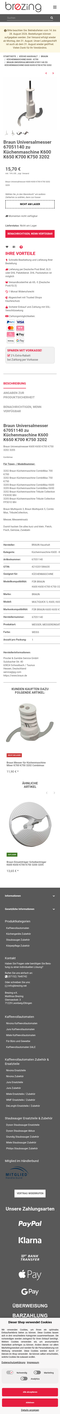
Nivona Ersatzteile (16, 1070)
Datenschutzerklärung (13, 1362)
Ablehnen (30, 1402)
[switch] (9, 1372)
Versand (25, 173)
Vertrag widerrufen (30, 1193)
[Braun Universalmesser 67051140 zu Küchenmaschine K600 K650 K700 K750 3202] (30, 103)
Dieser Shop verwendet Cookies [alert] (30, 1322)
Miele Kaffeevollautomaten (21, 1035)
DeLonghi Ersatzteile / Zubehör (23, 1105)
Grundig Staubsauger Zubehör (22, 1136)
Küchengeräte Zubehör (18, 933)
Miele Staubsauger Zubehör (21, 1142)
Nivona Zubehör (15, 1076)
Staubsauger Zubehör (18, 939)
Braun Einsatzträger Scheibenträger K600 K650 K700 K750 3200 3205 (26, 863)
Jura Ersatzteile (14, 1082)
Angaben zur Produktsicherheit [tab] (19, 395)
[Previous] (46, 793)
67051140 (37, 617)
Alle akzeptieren (30, 1392)
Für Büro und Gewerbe (18, 1041)
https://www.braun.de (15, 675)
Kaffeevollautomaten (17, 928)
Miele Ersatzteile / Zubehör (20, 1094)
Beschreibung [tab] (14, 383)
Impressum (33, 1362)
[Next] (54, 793)
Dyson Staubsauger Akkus (20, 1130)
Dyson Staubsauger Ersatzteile (22, 1124)
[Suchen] (51, 18)
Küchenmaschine (42, 574)
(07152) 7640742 (17, 976)
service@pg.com (12, 672)
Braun (36, 594)
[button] (30, 896)
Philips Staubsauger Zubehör (22, 1148)
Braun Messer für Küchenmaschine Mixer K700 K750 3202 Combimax (26, 764)
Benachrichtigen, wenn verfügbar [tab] (22, 409)
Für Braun (38, 581)
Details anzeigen (30, 1410)
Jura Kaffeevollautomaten (20, 1029)
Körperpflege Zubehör (18, 945)
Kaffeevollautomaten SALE (21, 1047)
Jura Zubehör (13, 1088)
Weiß (35, 632)
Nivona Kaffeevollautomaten (21, 1023)
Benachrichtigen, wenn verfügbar (30, 233)
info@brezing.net (17, 985)
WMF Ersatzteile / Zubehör (20, 1099)
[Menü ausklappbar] (54, 7)
